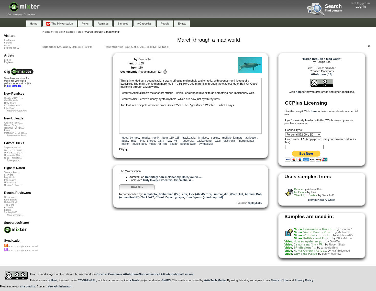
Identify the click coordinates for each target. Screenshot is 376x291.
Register (8, 62)
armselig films (329, 247)
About (7, 45)
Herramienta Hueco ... (319, 229)
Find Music (10, 40)
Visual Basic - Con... (318, 232)
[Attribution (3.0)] (322, 85)
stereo (151, 140)
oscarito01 (346, 229)
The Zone (9, 205)
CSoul (160, 197)
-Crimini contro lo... (318, 235)
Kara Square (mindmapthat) (204, 197)
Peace (298, 189)
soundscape (188, 143)
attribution (251, 137)
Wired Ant (236, 194)
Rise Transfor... (13, 157)
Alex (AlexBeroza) (201, 194)
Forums (8, 42)
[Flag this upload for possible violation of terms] (369, 46)
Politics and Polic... (317, 238)
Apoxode (8, 207)
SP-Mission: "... (305, 247)
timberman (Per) (170, 194)
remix (155, 137)
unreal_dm (221, 194)
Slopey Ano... (12, 172)
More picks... (14, 160)
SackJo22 (147, 197)
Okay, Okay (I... (13, 98)
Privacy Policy (304, 280)
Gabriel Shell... (12, 202)
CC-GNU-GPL (87, 280)
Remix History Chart (321, 199)
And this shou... (13, 122)
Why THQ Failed (305, 253)
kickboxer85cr (346, 235)
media (146, 137)
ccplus (215, 137)
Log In (361, 6)
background (204, 140)
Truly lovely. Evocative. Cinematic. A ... (168, 180)
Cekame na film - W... (309, 244)
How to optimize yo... (309, 241)
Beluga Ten (145, 59)
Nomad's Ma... (12, 185)
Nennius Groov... (14, 128)
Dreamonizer (11, 197)
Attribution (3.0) (322, 74)
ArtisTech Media (215, 280)
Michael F (344, 232)
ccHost (52, 280)
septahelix (150, 194)
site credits (27, 286)
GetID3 (166, 280)
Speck (7, 210)
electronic (230, 140)
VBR (177, 140)
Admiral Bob (314, 189)
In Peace (300, 192)
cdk (184, 194)
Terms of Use (280, 280)
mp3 (134, 140)
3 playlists (255, 203)
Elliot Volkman (344, 238)
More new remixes (17, 110)
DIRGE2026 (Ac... (14, 152)
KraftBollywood (340, 250)
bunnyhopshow (331, 253)
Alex (313, 192)
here (299, 91)
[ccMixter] (24, 9)
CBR (161, 140)
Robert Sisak (337, 244)
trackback (188, 137)
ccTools (134, 280)
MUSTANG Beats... (15, 133)
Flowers (8, 175)
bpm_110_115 (171, 137)
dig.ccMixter (14, 86)
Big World (9, 177)
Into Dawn (10, 108)
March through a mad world (23, 246)
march (125, 143)
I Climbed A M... (13, 105)
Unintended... (12, 182)
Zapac (169, 197)
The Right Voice (305, 195)
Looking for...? (11, 48)
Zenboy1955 (10, 212)
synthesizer (206, 143)
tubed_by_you (130, 137)
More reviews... (15, 215)
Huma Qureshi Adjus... (310, 250)
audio (124, 140)
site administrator (60, 286)
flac (169, 140)
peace (174, 143)
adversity (188, 140)
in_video (203, 137)
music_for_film (158, 143)
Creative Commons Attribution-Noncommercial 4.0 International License (145, 274)
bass (218, 140)
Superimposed (12, 147)
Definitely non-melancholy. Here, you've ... (173, 176)
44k (141, 140)
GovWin (335, 241)
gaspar (179, 197)
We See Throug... (14, 150)
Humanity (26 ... (13, 155)
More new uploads (17, 135)
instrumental (246, 140)
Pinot (7, 130)
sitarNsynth (11, 100)
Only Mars (10, 103)
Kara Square (10, 199)
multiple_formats (232, 137)
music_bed (139, 143)
